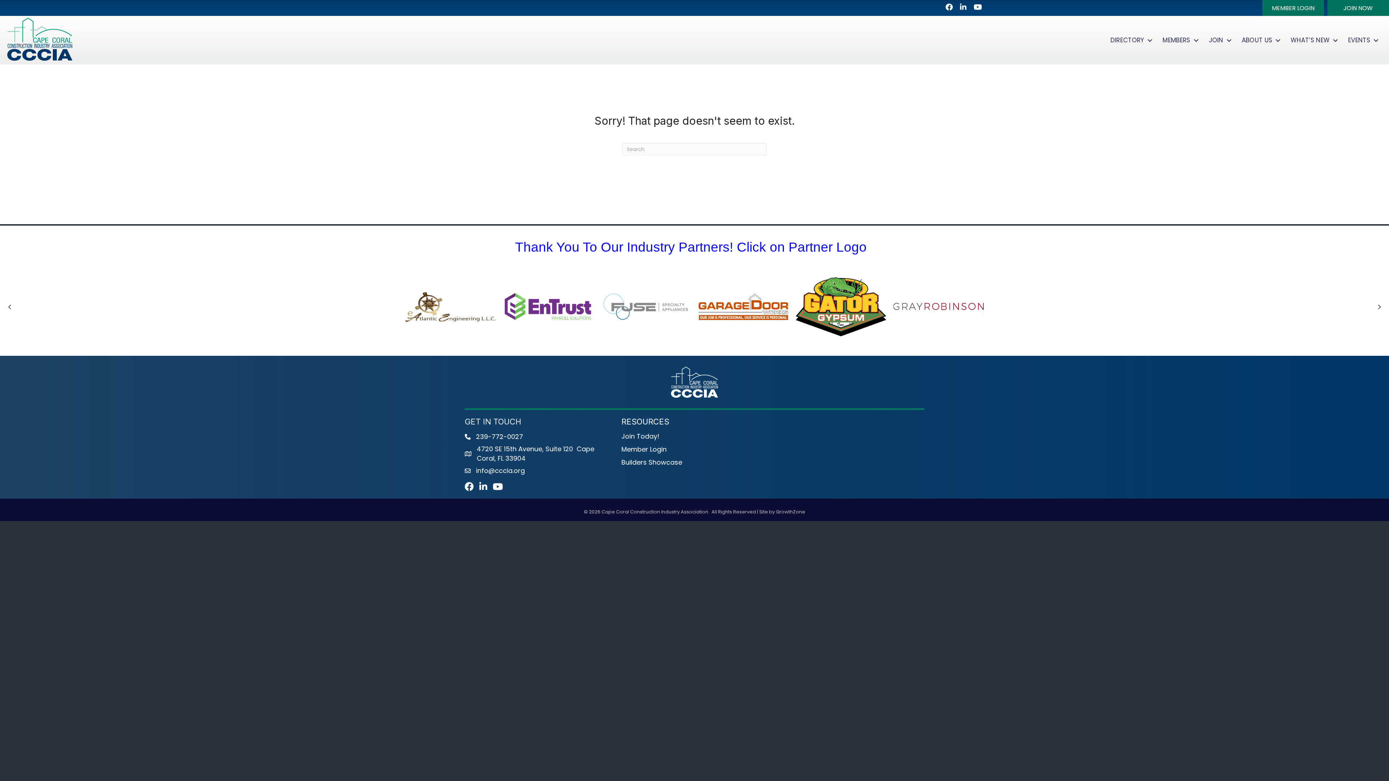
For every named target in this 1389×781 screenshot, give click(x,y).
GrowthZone (790, 511)
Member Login (644, 449)
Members (1176, 40)
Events (1359, 40)
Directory (1127, 40)
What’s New (1310, 40)
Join (1216, 40)
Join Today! (640, 436)
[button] (1293, 8)
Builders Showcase (651, 462)
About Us (1257, 40)
